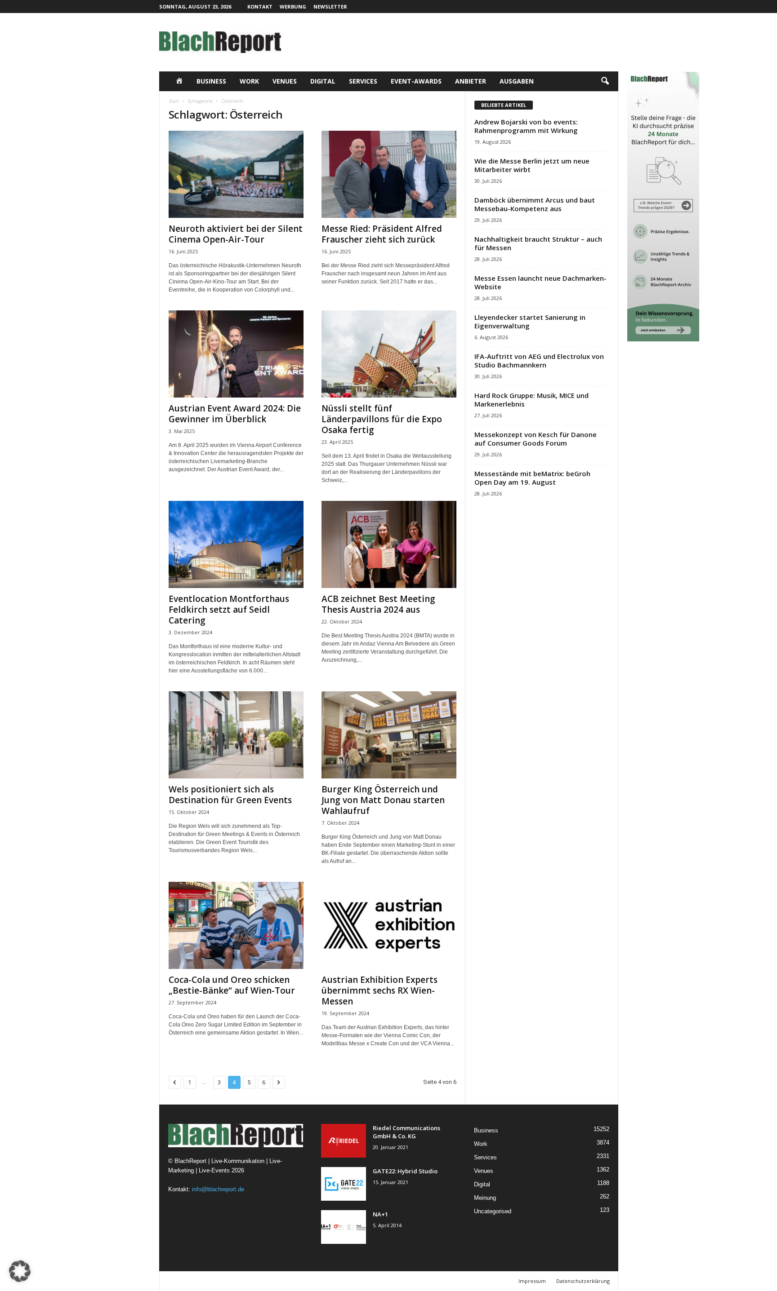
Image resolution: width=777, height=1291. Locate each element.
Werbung (293, 6)
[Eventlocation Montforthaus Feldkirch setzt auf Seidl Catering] (236, 544)
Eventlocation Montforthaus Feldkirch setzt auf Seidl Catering (229, 609)
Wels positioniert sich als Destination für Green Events (230, 794)
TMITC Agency (247, 1281)
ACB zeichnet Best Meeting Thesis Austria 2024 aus (378, 604)
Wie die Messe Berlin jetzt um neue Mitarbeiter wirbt (531, 165)
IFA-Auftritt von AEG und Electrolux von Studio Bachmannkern (539, 360)
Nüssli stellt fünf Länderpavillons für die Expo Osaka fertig (382, 419)
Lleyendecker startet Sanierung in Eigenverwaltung (529, 321)
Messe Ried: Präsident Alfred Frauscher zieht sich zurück (382, 234)
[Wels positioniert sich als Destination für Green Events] (236, 734)
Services (363, 81)
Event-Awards (416, 81)
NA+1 (380, 1214)
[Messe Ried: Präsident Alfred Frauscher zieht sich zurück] (389, 174)
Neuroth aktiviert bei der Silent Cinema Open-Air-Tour (236, 234)
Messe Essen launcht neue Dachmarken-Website (540, 282)
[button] (605, 81)
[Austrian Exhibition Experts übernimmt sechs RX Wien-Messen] (389, 925)
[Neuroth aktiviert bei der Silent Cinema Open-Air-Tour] (236, 174)
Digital (322, 81)
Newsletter (330, 6)
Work (249, 81)
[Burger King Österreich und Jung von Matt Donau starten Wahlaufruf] (389, 734)
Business (211, 81)
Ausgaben (517, 81)
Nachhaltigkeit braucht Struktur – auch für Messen (538, 243)
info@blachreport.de (218, 1189)
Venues (284, 81)
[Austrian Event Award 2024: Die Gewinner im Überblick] (236, 354)
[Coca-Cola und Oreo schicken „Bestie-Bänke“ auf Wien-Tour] (236, 925)
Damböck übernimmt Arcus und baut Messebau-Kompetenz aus (534, 204)
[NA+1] (343, 1227)
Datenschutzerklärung (583, 1281)
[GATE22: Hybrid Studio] (343, 1184)
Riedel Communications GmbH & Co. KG (406, 1132)
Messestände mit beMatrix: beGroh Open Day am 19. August (532, 477)
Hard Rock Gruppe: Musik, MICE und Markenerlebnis (531, 399)
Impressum (532, 1281)
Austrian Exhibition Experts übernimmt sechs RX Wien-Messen (380, 990)
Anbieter (470, 81)
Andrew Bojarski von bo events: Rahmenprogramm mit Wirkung (526, 126)
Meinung (485, 1197)
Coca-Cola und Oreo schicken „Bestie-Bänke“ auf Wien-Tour (232, 985)
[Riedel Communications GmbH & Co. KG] (343, 1141)
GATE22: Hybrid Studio (405, 1171)
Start (174, 101)
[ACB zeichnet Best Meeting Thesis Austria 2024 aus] (389, 544)
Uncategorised (492, 1211)
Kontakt (259, 6)
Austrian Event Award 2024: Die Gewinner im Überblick (235, 413)
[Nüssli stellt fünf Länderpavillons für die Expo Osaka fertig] (389, 354)
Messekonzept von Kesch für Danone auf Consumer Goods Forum (535, 438)
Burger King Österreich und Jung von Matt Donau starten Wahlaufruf (383, 800)
